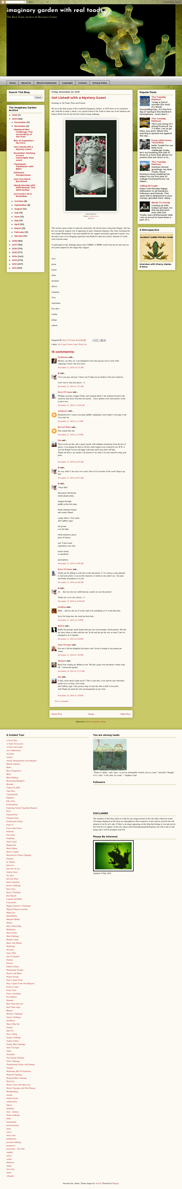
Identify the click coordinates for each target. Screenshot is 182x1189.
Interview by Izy (13, 868)
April (17, 224)
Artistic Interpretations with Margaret (21, 760)
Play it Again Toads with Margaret (20, 983)
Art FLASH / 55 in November (23, 195)
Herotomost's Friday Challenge (18, 855)
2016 (14, 248)
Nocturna (10, 949)
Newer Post (56, 714)
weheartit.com (93, 216)
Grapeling (10, 838)
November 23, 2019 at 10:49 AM (71, 601)
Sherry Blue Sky (13, 1024)
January (18, 236)
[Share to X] (99, 340)
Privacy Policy (100, 83)
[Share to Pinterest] (104, 340)
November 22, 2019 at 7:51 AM (70, 386)
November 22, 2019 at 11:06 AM (71, 405)
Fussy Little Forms (14, 828)
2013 (14, 260)
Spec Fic (9, 1030)
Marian (9, 922)
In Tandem (10, 862)
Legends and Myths (14, 899)
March (18, 228)
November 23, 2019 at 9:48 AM (70, 582)
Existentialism (12, 804)
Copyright (67, 83)
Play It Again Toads (14, 980)
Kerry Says (10, 888)
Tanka (8, 1051)
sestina (9, 1159)
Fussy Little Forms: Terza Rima (161, 141)
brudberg (62, 606)
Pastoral (9, 963)
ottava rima (10, 1135)
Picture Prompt (12, 976)
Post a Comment (61, 701)
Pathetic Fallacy (12, 966)
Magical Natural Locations (17, 909)
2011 (14, 268)
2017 (14, 244)
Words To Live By (160, 202)
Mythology (10, 946)
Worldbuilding (12, 1091)
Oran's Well (11, 953)
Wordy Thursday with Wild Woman (20, 1088)
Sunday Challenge (13, 1037)
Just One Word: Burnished (22, 180)
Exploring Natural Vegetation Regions (21, 807)
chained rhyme (12, 1098)
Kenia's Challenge (13, 885)
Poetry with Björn (13, 993)
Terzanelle (10, 1054)
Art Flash (10, 753)
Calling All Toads (149, 186)
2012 (14, 264)
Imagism (9, 858)
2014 (15, 256)
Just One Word (12, 878)
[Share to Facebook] (102, 340)
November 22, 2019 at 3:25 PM (70, 434)
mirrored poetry (12, 1125)
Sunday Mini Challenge (15, 1044)
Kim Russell (11, 895)
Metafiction (10, 929)
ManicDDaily (11, 915)
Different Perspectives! (22, 173)
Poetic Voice (11, 990)
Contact (82, 83)
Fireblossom (63, 357)
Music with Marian (14, 943)
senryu (9, 1155)
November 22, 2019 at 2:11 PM (70, 421)
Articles (9, 757)
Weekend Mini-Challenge (16, 1078)
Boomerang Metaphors (15, 780)
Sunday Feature (12, 1040)
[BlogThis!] (96, 340)
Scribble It (10, 1020)
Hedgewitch (11, 845)
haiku (8, 1118)
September (20, 205)
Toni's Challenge (13, 1061)
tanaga (9, 1165)
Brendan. (10, 784)
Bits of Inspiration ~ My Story (24, 141)
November (20, 126)
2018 (14, 241)
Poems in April (12, 986)
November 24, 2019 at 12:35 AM (71, 671)
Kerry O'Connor (65, 391)
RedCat (61, 625)
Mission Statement (46, 83)
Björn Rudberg (12, 777)
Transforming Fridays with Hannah (20, 1064)
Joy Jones (10, 875)
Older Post (125, 714)
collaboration (11, 1101)
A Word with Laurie (14, 747)
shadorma (10, 1162)
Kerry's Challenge (13, 892)
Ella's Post (10, 801)
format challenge (13, 1115)
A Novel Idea (11, 740)
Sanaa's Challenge (13, 1017)
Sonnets (9, 1027)
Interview (10, 865)
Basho (8, 767)
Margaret (62, 660)
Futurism (10, 831)
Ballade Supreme (13, 763)
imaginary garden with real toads (55, 10)
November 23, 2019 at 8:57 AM (70, 477)
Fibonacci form (12, 818)
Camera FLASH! (13, 787)
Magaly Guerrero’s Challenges (18, 905)
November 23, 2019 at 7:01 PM (70, 655)
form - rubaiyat (12, 1111)
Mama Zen (10, 912)
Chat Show (10, 791)
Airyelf (98, 1183)
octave (9, 1132)
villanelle (10, 1176)
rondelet (9, 1152)
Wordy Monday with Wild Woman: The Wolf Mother (24, 187)
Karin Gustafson (12, 882)
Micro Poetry (11, 932)
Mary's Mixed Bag (13, 926)
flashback (10, 1108)
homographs (11, 1121)
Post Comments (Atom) (96, 721)
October (19, 201)
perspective (10, 1145)
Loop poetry (11, 902)
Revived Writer (64, 427)
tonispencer (63, 410)
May (16, 220)
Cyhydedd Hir (12, 794)
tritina (8, 1172)
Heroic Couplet (12, 851)
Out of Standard (12, 956)
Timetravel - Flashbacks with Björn (23, 166)
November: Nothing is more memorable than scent (24, 156)
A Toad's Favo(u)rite (14, 743)
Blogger (115, 1183)
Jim (59, 440)
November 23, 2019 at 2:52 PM (70, 620)
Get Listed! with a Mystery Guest (23, 148)
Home (13, 83)
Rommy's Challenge (14, 1013)
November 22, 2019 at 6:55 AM (70, 367)
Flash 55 (9, 824)
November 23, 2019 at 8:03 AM (70, 461)
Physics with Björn (14, 973)
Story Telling (11, 1034)
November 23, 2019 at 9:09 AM (70, 563)
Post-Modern (11, 996)
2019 (14, 119)
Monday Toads (12, 939)
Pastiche (9, 959)
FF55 (8, 811)
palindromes (11, 1138)
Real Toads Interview (14, 1003)
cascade (9, 1095)
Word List (83, 344)
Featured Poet (11, 814)
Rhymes (9, 1010)
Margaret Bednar (13, 919)
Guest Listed (72, 344)
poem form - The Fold (15, 1148)
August (18, 209)
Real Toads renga (13, 1007)
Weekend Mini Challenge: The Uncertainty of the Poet (23, 133)
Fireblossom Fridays (14, 821)
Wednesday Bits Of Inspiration (18, 1071)
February (19, 232)
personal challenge (13, 1142)
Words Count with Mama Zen (18, 1084)
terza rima (10, 1169)
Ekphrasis (10, 797)
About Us (26, 83)
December (20, 122)
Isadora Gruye (12, 872)
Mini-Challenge (12, 936)
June (17, 216)
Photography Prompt (14, 970)
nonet (8, 1128)
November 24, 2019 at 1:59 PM (70, 695)
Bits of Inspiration (13, 770)
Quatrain (9, 1000)
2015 (14, 252)
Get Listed (62, 344)
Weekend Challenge (14, 1074)
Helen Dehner (11, 848)
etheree (9, 1105)
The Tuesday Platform (158, 98)
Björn (8, 774)
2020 (15, 115)
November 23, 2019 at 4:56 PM (70, 638)
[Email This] (93, 340)
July (16, 212)
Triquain (9, 1067)
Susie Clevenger (64, 644)
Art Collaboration (13, 750)
